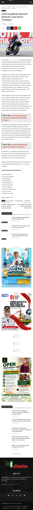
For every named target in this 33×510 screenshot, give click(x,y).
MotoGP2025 (27, 200)
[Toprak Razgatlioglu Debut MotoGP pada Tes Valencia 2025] (6, 220)
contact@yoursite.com (13, 484)
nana (5, 24)
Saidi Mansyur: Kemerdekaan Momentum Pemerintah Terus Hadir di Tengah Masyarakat (21, 429)
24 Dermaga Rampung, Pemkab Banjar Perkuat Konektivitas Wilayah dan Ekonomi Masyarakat (21, 438)
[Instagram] (20, 495)
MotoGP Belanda (19, 200)
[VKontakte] (24, 495)
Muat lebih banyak (16, 453)
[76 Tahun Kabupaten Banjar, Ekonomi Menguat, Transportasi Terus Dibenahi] (6, 422)
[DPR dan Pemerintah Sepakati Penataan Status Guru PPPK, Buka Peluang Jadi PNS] (6, 413)
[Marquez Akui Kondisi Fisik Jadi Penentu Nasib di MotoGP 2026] (6, 236)
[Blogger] (8, 495)
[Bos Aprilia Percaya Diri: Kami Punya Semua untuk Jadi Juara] (6, 228)
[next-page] (5, 242)
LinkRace (14, 7)
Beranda (4, 7)
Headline (4, 238)
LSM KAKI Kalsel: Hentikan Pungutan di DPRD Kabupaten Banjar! (8, 206)
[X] (12, 28)
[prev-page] (3, 242)
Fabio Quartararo (15, 60)
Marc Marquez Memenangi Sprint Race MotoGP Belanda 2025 (24, 206)
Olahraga (9, 7)
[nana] (3, 24)
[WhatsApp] (19, 28)
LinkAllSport (4, 222)
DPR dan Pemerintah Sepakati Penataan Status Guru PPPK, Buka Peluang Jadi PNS (20, 412)
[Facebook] (8, 28)
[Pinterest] (15, 28)
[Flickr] (16, 495)
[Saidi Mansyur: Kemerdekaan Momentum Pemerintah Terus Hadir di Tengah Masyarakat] (6, 430)
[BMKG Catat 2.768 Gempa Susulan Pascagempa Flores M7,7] (6, 448)
